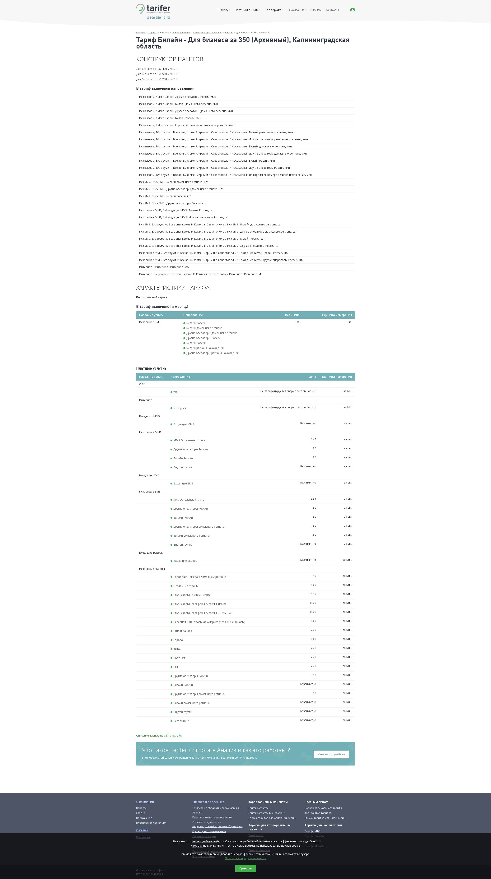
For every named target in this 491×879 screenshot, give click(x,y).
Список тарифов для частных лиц (325, 818)
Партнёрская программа (151, 823)
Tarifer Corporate (258, 808)
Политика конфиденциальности (245, 858)
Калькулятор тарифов (318, 813)
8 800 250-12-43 (158, 18)
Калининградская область (207, 32)
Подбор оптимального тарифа (323, 808)
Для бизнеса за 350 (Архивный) (253, 32)
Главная (140, 32)
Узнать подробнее (331, 754)
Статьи (140, 813)
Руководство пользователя (209, 831)
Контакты (332, 10)
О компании (296, 10)
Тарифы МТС (312, 831)
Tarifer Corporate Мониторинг (266, 813)
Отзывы (315, 10)
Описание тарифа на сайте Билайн (159, 735)
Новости (141, 808)
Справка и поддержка (208, 802)
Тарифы (152, 32)
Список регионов (181, 32)
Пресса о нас (144, 818)
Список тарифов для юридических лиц (271, 818)
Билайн (229, 32)
